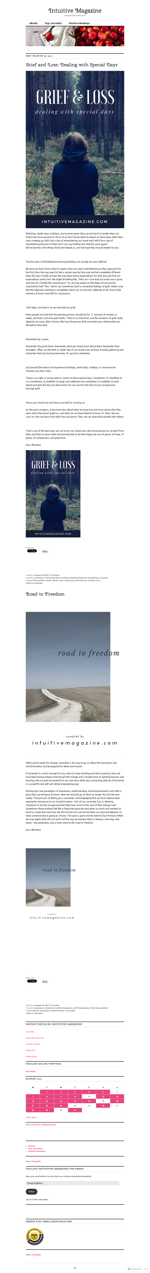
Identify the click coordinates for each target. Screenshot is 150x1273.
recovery (104, 578)
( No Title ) (30, 1032)
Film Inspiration (52, 578)
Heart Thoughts (33, 1161)
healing (64, 578)
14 (33, 1101)
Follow (31, 1191)
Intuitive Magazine (75, 10)
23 (61, 1105)
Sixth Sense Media (99, 1008)
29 (47, 1110)
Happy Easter (31, 1056)
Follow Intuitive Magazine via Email (55, 1168)
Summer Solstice (33, 1044)
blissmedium (39, 580)
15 (47, 1101)
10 (75, 1096)
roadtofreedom (57, 1011)
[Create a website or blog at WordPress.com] (75, 1268)
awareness (39, 578)
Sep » (34, 1117)
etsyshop (68, 580)
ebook (55, 580)
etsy (61, 580)
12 (103, 1096)
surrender (70, 1011)
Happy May (30, 1050)
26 (103, 1105)
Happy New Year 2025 (35, 1038)
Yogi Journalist (53, 23)
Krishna (55, 575)
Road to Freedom (45, 594)
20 (117, 1101)
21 (33, 1105)
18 (89, 1101)
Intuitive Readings (79, 23)
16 (61, 1101)
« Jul (28, 1117)
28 (33, 1110)
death (48, 580)
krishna (91, 580)
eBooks (33, 23)
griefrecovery (80, 580)
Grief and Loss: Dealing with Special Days (71, 64)
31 (75, 1110)
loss (98, 580)
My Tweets (31, 1071)
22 (47, 1105)
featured (49, 1008)
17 (75, 1101)
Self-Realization (81, 1008)
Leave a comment (34, 583)
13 (117, 1096)
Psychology (93, 578)
